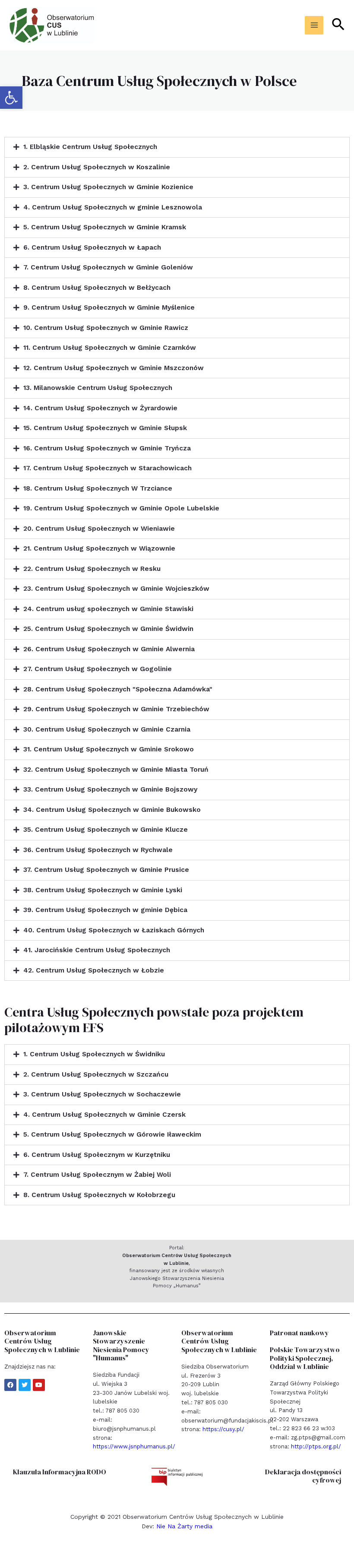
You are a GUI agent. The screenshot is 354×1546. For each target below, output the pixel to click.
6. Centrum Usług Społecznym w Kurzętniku (96, 1155)
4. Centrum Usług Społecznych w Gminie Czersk (104, 1114)
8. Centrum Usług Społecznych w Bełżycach (97, 287)
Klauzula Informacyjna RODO (59, 1471)
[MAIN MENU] (314, 25)
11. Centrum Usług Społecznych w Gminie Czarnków (109, 348)
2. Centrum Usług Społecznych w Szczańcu (95, 1074)
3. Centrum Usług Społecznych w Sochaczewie (102, 1094)
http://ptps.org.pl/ (316, 1446)
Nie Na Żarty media (184, 1526)
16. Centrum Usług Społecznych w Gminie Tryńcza (107, 448)
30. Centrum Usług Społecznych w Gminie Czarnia (106, 729)
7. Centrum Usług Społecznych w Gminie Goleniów (108, 267)
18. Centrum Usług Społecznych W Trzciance (97, 488)
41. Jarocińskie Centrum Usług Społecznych (96, 950)
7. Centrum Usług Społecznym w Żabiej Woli (97, 1175)
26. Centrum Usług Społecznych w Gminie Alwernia (109, 649)
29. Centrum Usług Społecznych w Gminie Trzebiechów (116, 709)
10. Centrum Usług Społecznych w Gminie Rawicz (105, 328)
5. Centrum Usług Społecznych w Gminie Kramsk (104, 227)
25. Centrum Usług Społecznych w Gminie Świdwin (108, 629)
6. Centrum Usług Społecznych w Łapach (92, 247)
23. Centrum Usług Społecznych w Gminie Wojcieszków (116, 588)
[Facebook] (10, 1385)
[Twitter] (25, 1385)
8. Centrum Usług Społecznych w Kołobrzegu (99, 1195)
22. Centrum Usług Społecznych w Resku (92, 569)
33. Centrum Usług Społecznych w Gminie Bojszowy (110, 789)
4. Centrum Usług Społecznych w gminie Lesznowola (112, 207)
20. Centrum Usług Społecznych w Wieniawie (99, 528)
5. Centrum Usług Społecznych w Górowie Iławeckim (112, 1134)
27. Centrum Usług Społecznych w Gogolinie (97, 669)
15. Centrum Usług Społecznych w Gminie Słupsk (105, 428)
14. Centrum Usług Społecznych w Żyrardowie (100, 408)
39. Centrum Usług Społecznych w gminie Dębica (105, 910)
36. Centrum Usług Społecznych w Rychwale (98, 850)
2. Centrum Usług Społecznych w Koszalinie (96, 167)
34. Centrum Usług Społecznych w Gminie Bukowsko (112, 810)
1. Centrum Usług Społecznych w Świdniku (94, 1054)
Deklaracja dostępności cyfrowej (303, 1476)
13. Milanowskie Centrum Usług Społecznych (97, 388)
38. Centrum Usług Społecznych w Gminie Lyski (102, 890)
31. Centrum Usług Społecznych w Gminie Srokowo (108, 749)
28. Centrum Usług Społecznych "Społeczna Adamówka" (117, 689)
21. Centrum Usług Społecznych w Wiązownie (99, 548)
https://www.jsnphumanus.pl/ (134, 1446)
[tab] (177, 147)
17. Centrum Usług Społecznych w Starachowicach (107, 468)
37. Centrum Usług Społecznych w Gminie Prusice (106, 870)
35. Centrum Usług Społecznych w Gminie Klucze (105, 829)
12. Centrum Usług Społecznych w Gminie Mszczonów (113, 368)
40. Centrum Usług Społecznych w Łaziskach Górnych (113, 930)
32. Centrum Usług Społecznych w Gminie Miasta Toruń (116, 769)
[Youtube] (39, 1385)
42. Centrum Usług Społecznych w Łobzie (93, 970)
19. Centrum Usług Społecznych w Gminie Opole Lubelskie (121, 508)
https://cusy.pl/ (223, 1429)
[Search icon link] (338, 25)
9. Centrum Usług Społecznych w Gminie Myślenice (109, 307)
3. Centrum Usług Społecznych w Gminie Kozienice (108, 187)
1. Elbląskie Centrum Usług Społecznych (90, 147)
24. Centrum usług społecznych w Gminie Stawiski (108, 609)
